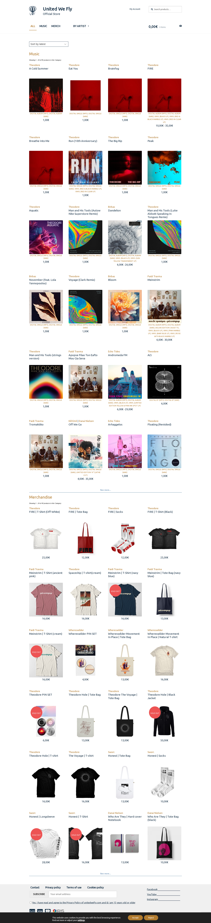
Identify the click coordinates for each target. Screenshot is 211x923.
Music (43, 26)
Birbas (111, 206)
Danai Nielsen (86, 421)
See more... (105, 490)
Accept (135, 918)
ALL (33, 26)
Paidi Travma (155, 276)
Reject (151, 918)
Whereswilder (76, 630)
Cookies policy (95, 887)
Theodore (34, 65)
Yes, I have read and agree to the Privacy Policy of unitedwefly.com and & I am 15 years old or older (83, 902)
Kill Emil (73, 421)
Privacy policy (53, 887)
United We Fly (57, 8)
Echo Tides (114, 351)
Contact (34, 887)
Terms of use (74, 887)
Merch (55, 26)
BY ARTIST (79, 26)
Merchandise (40, 497)
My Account (135, 9)
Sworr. (111, 752)
